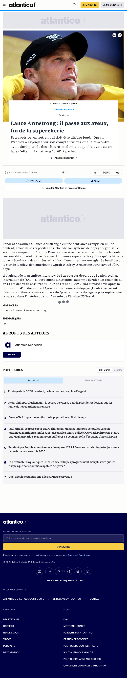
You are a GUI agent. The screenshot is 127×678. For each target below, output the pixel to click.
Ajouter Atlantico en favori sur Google (66, 188)
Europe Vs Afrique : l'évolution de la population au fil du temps (47, 417)
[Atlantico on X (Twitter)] (49, 571)
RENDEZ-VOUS (11, 632)
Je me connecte (112, 4)
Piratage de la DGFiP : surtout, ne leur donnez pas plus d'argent (47, 391)
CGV (66, 619)
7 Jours (118, 369)
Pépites (64, 103)
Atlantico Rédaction (64, 157)
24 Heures (104, 369)
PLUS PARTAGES (94, 380)
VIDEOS (7, 639)
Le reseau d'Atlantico (67, 598)
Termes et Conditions (79, 555)
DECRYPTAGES (11, 619)
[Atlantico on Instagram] (78, 571)
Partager (35, 180)
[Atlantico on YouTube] (87, 571)
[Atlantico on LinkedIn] (68, 571)
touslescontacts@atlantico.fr (63, 580)
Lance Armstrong (35, 310)
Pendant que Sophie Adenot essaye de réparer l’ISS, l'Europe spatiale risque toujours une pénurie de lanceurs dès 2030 (63, 449)
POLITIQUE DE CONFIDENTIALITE (81, 645)
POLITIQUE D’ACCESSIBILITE (78, 652)
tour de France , (13, 310)
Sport (74, 103)
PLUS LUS (33, 380)
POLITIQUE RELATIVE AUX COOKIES (82, 659)
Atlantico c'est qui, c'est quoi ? (23, 598)
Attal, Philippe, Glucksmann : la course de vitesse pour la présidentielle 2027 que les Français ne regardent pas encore (60, 404)
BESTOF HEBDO (11, 652)
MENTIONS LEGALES (74, 626)
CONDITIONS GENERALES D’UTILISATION (85, 665)
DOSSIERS (8, 626)
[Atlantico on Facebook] (59, 571)
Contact (95, 598)
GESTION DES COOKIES (76, 639)
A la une (54, 103)
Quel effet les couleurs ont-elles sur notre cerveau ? (40, 476)
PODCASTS (9, 645)
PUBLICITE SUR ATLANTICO (78, 632)
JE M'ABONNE (90, 4)
